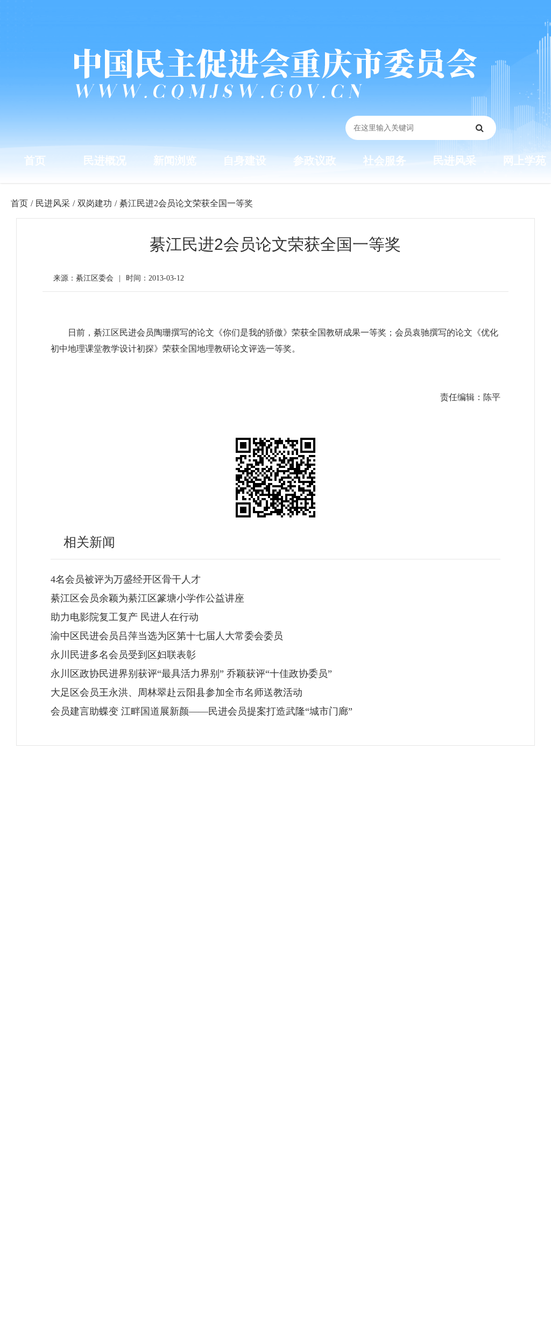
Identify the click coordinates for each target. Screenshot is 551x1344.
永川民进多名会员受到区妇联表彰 (123, 654)
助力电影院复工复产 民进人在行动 (125, 617)
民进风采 (454, 160)
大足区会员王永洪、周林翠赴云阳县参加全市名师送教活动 (176, 692)
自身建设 (244, 160)
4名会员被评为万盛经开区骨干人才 (126, 579)
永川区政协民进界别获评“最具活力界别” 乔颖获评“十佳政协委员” (191, 673)
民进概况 (104, 160)
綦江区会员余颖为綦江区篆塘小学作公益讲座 (147, 598)
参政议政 (314, 160)
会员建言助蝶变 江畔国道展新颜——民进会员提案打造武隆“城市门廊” (201, 711)
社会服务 (384, 160)
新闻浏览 (174, 160)
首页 (35, 160)
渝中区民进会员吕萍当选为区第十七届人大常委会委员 (167, 636)
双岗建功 (94, 203)
